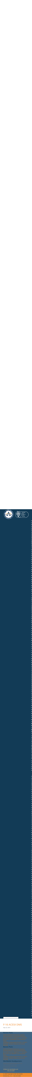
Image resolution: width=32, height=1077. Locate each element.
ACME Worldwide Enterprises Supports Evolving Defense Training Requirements (14, 1035)
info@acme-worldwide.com (10, 1069)
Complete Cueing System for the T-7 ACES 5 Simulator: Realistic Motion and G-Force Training (15, 1043)
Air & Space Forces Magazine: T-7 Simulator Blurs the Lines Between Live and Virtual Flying (15, 1039)
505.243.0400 (11, 1071)
